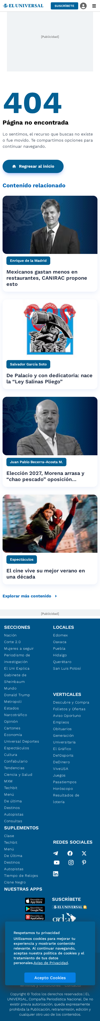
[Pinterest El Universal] (84, 863)
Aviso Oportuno (67, 716)
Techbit (10, 788)
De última (13, 801)
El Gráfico (62, 749)
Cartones (12, 728)
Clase (9, 836)
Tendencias (14, 768)
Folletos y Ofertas (69, 709)
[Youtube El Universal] (56, 863)
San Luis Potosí (67, 668)
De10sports (63, 755)
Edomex (60, 635)
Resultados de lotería (66, 798)
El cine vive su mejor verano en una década (45, 574)
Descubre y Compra (71, 702)
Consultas (13, 821)
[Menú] (94, 6)
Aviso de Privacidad (51, 963)
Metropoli (13, 701)
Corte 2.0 (12, 642)
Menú (9, 794)
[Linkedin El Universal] (55, 873)
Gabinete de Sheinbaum (15, 678)
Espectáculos (16, 748)
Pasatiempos (65, 782)
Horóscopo (63, 788)
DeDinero (61, 762)
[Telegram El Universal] (55, 853)
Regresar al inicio (36, 166)
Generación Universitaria (64, 738)
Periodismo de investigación (17, 658)
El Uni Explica (17, 668)
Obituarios (62, 729)
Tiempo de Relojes (21, 876)
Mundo (10, 688)
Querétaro (62, 662)
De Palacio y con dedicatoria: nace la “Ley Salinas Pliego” (49, 378)
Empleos (61, 722)
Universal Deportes (21, 741)
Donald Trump (17, 695)
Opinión (11, 721)
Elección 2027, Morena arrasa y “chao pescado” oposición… (45, 476)
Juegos (59, 775)
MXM (8, 781)
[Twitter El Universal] (84, 853)
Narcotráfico (15, 715)
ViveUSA (60, 769)
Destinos (12, 808)
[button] (64, 5)
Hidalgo (60, 655)
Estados (11, 708)
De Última (13, 856)
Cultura (10, 755)
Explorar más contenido (27, 596)
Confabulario (15, 761)
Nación (10, 635)
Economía (13, 735)
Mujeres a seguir (19, 648)
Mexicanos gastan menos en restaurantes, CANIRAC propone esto (46, 278)
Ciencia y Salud (18, 774)
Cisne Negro (15, 882)
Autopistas (14, 814)
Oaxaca (60, 642)
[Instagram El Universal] (71, 863)
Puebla (59, 648)
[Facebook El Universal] (70, 853)
